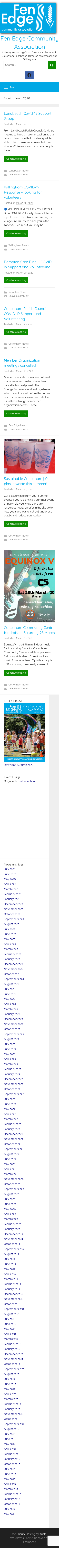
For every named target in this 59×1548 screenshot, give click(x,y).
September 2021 (14, 1149)
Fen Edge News (18, 425)
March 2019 (11, 1279)
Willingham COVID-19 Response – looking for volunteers (23, 192)
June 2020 (10, 1204)
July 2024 (9, 989)
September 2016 (14, 1424)
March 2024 (11, 1009)
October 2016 (12, 1418)
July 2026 (10, 869)
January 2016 (12, 1458)
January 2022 (12, 1129)
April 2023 (10, 1059)
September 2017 (14, 1369)
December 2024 (13, 964)
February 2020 (12, 1224)
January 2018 (12, 1349)
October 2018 (12, 1304)
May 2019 (9, 1269)
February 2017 (12, 1403)
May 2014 (9, 1514)
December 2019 (13, 1234)
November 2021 (13, 1139)
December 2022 (13, 1079)
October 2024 (12, 974)
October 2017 (12, 1363)
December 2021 (13, 1134)
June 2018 (10, 1323)
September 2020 (14, 1189)
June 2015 (10, 1474)
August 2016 (11, 1428)
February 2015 (12, 1494)
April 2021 (10, 1169)
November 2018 (13, 1298)
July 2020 (10, 1199)
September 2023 (14, 1034)
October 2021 (12, 1144)
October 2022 (12, 1089)
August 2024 (11, 984)
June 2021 (10, 1159)
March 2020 (11, 1218)
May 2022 (9, 1109)
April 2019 (10, 1274)
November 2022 (13, 1084)
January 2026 (12, 899)
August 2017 (11, 1374)
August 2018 (11, 1314)
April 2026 (10, 884)
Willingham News (19, 245)
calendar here (27, 781)
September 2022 (14, 1094)
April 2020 (10, 1214)
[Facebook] (29, 75)
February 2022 (12, 1124)
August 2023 (11, 1039)
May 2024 (10, 999)
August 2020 (11, 1194)
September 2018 (14, 1309)
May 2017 (9, 1389)
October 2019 (12, 1244)
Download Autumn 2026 (18, 764)
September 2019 (14, 1249)
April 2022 (10, 1114)
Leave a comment (19, 174)
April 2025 (10, 944)
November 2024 (13, 969)
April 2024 (10, 1004)
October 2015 (12, 1464)
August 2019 (11, 1254)
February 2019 (12, 1284)
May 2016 (10, 1443)
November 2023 (13, 1024)
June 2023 (10, 1049)
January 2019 (12, 1289)
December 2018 (13, 1294)
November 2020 (14, 1179)
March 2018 (11, 1338)
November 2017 (13, 1359)
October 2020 (12, 1184)
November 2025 (13, 909)
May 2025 (10, 939)
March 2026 (11, 889)
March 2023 (11, 1064)
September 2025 (14, 919)
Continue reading (16, 158)
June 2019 (10, 1264)
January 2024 (12, 1014)
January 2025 (12, 959)
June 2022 (10, 1104)
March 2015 (11, 1489)
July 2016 (9, 1434)
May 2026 (10, 879)
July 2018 (9, 1319)
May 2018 (9, 1329)
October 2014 (12, 1504)
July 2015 (9, 1468)
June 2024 (10, 994)
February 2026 (12, 894)
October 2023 (12, 1029)
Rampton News (17, 292)
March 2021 (11, 1174)
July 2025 (9, 929)
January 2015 (12, 1498)
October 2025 (12, 914)
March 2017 (11, 1399)
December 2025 (13, 904)
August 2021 (11, 1154)
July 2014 (9, 1508)
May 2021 (9, 1164)
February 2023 (12, 1069)
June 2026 (10, 874)
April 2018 (10, 1334)
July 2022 (9, 1099)
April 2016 (10, 1449)
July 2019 (9, 1258)
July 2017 (9, 1378)
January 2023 (12, 1074)
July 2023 (9, 1044)
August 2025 (11, 924)
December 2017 (13, 1354)
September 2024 (14, 979)
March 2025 (11, 949)
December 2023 (13, 1019)
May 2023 (10, 1054)
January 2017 (12, 1409)
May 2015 (9, 1479)
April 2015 (10, 1483)
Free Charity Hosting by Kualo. (29, 1534)
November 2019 (13, 1239)
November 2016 (13, 1414)
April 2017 (10, 1394)
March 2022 (11, 1119)
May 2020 (10, 1209)
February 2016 (12, 1454)
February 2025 (12, 954)
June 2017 (10, 1384)
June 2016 (10, 1439)
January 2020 (12, 1229)
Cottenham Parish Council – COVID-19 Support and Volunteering (26, 313)
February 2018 (12, 1344)
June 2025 (10, 934)
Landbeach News (19, 170)
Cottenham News (19, 343)
